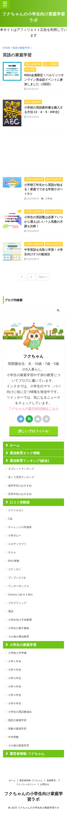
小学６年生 (14, 703)
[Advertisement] (33, 152)
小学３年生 (14, 678)
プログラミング (17, 602)
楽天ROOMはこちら (43, 409)
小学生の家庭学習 (23, 645)
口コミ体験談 (20, 502)
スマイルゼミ (16, 510)
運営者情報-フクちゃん (27, 754)
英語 (10, 611)
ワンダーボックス (18, 586)
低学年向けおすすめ (20, 485)
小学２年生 (14, 669)
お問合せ (44, 784)
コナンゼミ (14, 569)
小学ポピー (14, 535)
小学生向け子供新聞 (20, 619)
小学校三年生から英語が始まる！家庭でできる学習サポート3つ (43, 189)
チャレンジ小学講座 (20, 527)
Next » (43, 277)
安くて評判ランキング (21, 477)
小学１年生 (14, 661)
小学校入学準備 (17, 652)
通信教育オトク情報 (25, 453)
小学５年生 (14, 694)
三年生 (48, 198)
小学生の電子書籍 (18, 628)
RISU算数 (13, 560)
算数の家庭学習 (17, 728)
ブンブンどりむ (17, 577)
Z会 (10, 518)
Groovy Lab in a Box (20, 594)
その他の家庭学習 (18, 745)
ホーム (15, 445)
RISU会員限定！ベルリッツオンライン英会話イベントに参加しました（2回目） (44, 79)
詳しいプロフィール (33, 431)
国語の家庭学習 (17, 720)
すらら (12, 552)
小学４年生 (14, 686)
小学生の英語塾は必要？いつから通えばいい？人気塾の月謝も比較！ (43, 221)
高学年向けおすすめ (20, 493)
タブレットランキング (21, 468)
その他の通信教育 (18, 636)
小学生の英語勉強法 (20, 711)
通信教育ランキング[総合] (29, 461)
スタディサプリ (17, 543)
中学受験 (13, 737)
